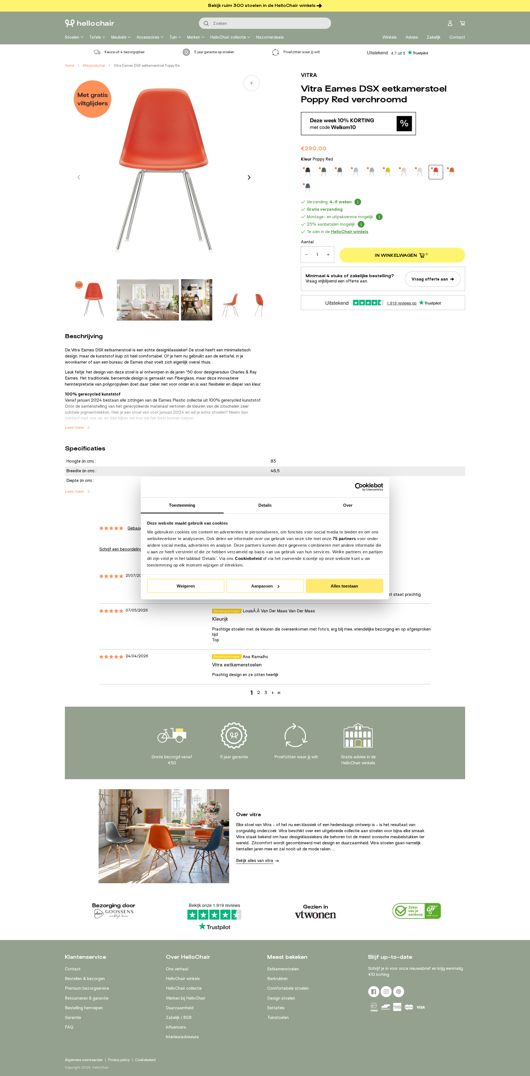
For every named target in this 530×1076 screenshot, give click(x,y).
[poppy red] (436, 172)
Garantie (73, 1017)
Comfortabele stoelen (288, 988)
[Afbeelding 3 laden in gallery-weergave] (196, 300)
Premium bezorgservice (87, 988)
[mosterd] (388, 172)
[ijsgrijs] (356, 172)
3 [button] (265, 692)
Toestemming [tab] (182, 505)
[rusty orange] (452, 172)
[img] (111, 576)
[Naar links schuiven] (78, 177)
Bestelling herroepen (84, 1008)
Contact (73, 969)
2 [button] (258, 692)
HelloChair (100, 1067)
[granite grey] (340, 172)
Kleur (317, 159)
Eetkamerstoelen (283, 969)
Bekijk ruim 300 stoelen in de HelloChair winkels (262, 5)
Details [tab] (265, 505)
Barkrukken (277, 978)
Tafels (95, 37)
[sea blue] (308, 188)
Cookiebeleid (248, 558)
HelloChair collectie (228, 37)
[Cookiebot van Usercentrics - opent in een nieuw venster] (359, 487)
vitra (309, 75)
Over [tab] (348, 505)
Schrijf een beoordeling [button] (120, 549)
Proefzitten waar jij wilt (301, 52)
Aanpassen (262, 586)
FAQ (69, 1027)
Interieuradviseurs (182, 1037)
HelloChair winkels (183, 978)
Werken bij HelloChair (185, 998)
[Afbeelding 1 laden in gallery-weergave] (94, 300)
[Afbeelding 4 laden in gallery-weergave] (230, 300)
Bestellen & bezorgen (85, 978)
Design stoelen (281, 998)
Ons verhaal (177, 969)
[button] (272, 693)
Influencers (176, 1027)
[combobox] (265, 23)
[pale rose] (404, 172)
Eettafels (276, 1008)
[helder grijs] (372, 172)
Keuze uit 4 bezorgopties (125, 52)
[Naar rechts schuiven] (249, 177)
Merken (193, 37)
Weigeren (186, 586)
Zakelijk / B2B (179, 1017)
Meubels (118, 37)
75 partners (344, 538)
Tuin (173, 37)
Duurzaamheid (180, 1008)
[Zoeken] (206, 24)
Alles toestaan (344, 586)
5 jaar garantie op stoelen (214, 52)
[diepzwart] (308, 172)
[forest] (324, 172)
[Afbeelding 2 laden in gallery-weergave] (148, 300)
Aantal (307, 242)
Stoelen (72, 37)
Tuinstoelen (278, 1017)
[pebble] (420, 172)
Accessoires (147, 37)
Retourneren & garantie (86, 998)
